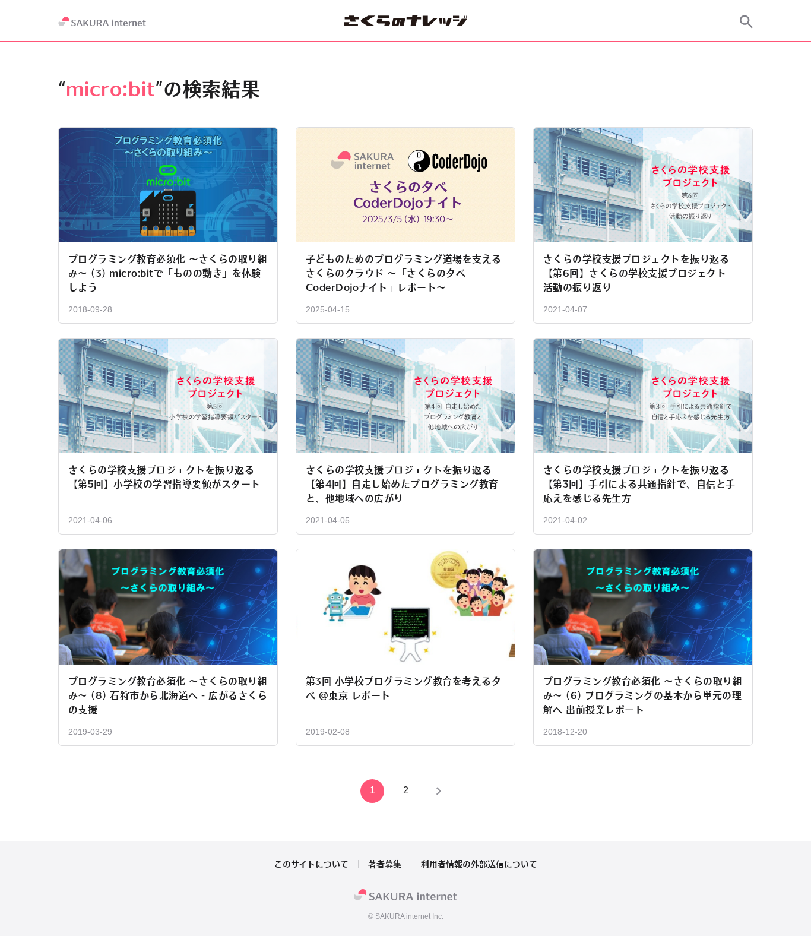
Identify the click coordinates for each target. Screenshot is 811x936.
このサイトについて (311, 864)
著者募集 (384, 864)
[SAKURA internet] (102, 21)
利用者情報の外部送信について (479, 864)
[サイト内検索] (746, 21)
